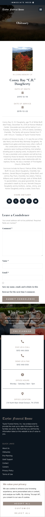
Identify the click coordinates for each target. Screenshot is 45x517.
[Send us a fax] (22, 355)
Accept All (22, 504)
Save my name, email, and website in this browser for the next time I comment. (20, 289)
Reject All (22, 513)
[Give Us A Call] (22, 341)
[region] (22, 499)
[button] (41, 9)
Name (5, 261)
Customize (22, 508)
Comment (7, 228)
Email (5, 272)
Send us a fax (22, 361)
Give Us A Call (22, 347)
